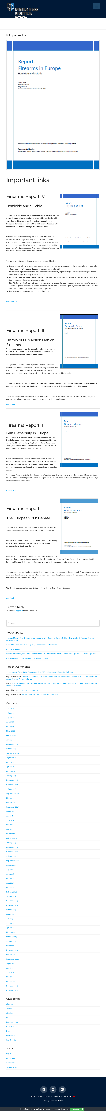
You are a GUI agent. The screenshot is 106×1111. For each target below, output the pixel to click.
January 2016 (11, 896)
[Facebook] (43, 1089)
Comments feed (12, 1063)
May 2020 (10, 726)
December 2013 (12, 986)
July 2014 (9, 968)
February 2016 (11, 892)
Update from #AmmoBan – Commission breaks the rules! (27, 658)
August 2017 (10, 811)
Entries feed (10, 1058)
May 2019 (9, 762)
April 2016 (10, 883)
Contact (56, 1096)
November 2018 (12, 785)
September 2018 (12, 793)
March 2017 (10, 834)
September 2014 (12, 959)
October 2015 (11, 910)
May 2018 (10, 798)
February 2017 (11, 838)
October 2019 (11, 749)
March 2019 (10, 771)
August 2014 (11, 964)
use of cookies (62, 1109)
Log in (8, 1054)
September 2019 (12, 753)
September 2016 (12, 861)
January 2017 (11, 843)
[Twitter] (53, 1089)
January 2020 (11, 740)
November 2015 (12, 905)
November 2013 (12, 990)
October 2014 (11, 954)
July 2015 (9, 919)
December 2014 (12, 946)
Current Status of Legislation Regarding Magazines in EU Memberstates (32, 645)
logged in (19, 611)
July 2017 (9, 816)
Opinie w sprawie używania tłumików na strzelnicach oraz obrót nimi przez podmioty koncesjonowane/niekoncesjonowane (52, 654)
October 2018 (11, 789)
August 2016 (11, 865)
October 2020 (11, 713)
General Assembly (13, 649)
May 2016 (9, 878)
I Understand (77, 1109)
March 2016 (10, 887)
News (47, 1096)
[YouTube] (62, 1089)
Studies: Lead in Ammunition (27, 690)
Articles (9, 1009)
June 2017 (10, 820)
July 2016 (9, 870)
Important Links (12, 1022)
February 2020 (11, 735)
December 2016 (12, 847)
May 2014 (10, 977)
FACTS (8, 1018)
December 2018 (12, 780)
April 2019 (10, 767)
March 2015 (10, 932)
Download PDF (11, 302)
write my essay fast (13, 672)
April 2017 (9, 829)
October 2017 (11, 802)
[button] (96, 6)
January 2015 (11, 941)
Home (40, 1096)
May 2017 (9, 825)
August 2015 (10, 914)
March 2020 (10, 731)
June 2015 (10, 923)
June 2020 (10, 722)
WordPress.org (11, 1067)
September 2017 (12, 807)
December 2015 (12, 901)
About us (9, 1004)
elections (9, 1013)
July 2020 (10, 717)
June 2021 (10, 709)
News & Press (11, 1026)
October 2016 (11, 856)
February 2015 (11, 937)
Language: (68, 1096)
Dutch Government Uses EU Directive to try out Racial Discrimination (48, 672)
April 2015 (9, 928)
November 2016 (12, 852)
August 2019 (11, 758)
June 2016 (10, 874)
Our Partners (10, 1036)
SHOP (33, 1096)
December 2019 (12, 744)
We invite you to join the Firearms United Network (40, 695)
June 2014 (10, 972)
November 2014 (12, 950)
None (8, 1031)
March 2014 (10, 981)
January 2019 (11, 776)
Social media (11, 1040)
